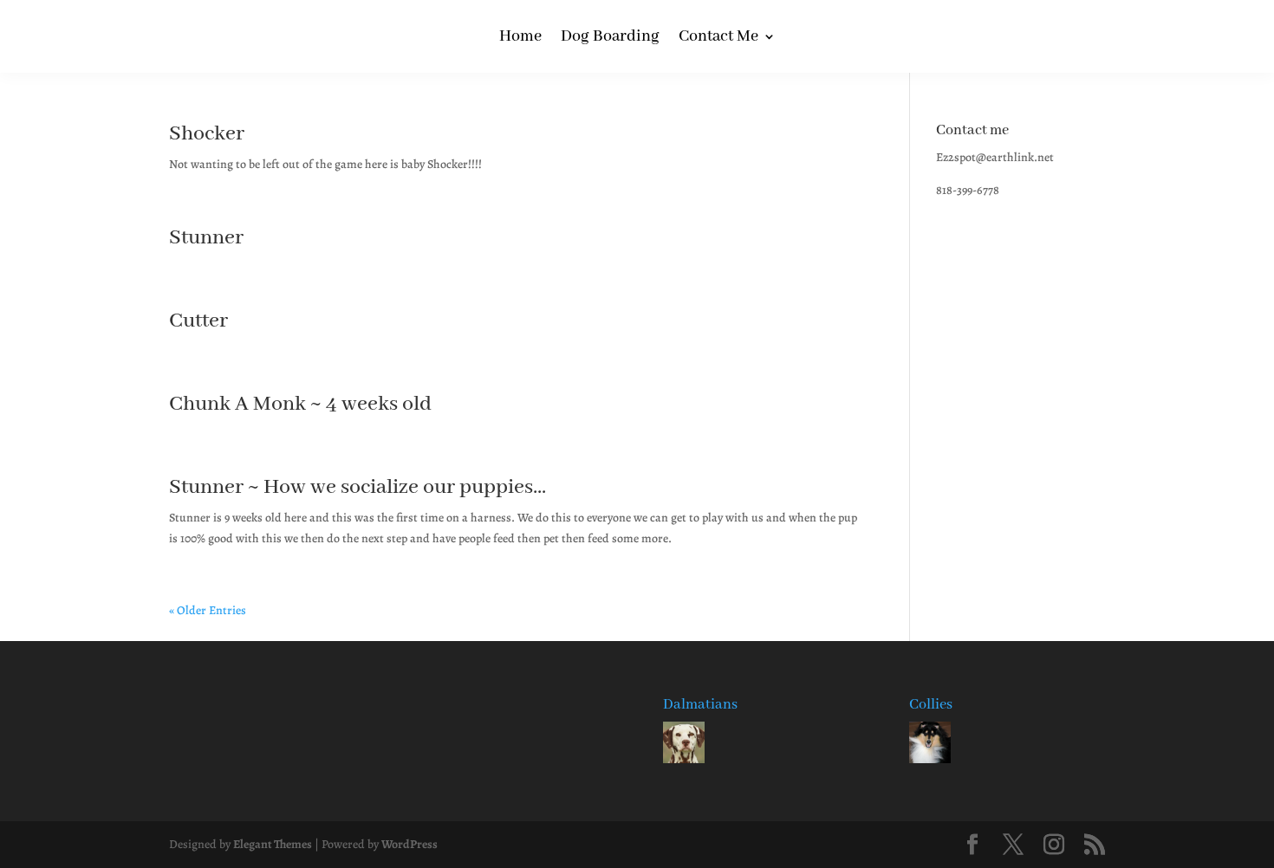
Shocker (206, 133)
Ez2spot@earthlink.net (995, 157)
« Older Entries (207, 610)
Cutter (198, 321)
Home (520, 38)
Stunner (206, 237)
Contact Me (718, 38)
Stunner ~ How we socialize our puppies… (357, 487)
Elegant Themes (272, 844)
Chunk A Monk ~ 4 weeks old (300, 404)
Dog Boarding (610, 38)
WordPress (409, 844)
